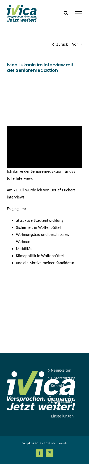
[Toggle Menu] (79, 13)
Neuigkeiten (61, 370)
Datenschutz (61, 401)
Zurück (62, 44)
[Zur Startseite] (41, 370)
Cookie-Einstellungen (62, 413)
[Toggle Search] (66, 13)
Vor (75, 44)
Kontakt (57, 385)
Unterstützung (63, 378)
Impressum (60, 393)
